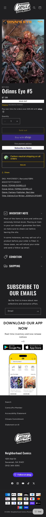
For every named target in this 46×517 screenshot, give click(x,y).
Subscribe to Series (23, 148)
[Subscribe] (37, 311)
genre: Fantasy (9, 192)
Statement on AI (12, 425)
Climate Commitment (14, 419)
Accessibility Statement (15, 413)
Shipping (5, 105)
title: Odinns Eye (10, 196)
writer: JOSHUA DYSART (30, 196)
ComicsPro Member (13, 408)
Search (8, 402)
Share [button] (7, 172)
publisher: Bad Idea (25, 192)
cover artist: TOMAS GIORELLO (17, 189)
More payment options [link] (23, 143)
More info (23, 164)
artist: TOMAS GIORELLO (14, 185)
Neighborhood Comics (19, 512)
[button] (5, 7)
